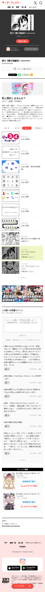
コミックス (32, 7)
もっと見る (21, 278)
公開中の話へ (22, 41)
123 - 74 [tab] (6, 128)
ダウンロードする (31, 49)
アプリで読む (20, 586)
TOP (5, 543)
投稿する (22, 335)
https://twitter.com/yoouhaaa (11, 526)
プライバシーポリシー (33, 543)
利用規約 (22, 547)
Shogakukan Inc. (18, 551)
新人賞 (24, 7)
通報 (39, 369)
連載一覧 (10, 7)
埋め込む (26, 74)
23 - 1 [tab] (27, 128)
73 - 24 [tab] (17, 128)
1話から (39, 128)
